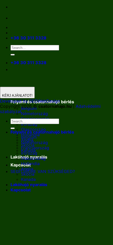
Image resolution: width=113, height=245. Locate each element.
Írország (29, 124)
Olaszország (33, 158)
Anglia (27, 168)
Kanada (28, 179)
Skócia (27, 174)
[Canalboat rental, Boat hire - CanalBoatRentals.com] (15, 18)
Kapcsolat (21, 164)
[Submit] (13, 54)
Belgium (29, 137)
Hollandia (30, 163)
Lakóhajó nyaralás (29, 184)
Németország (34, 113)
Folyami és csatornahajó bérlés (42, 132)
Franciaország (35, 147)
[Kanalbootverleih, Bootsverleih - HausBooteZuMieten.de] (26, 18)
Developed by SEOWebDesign (30, 101)
